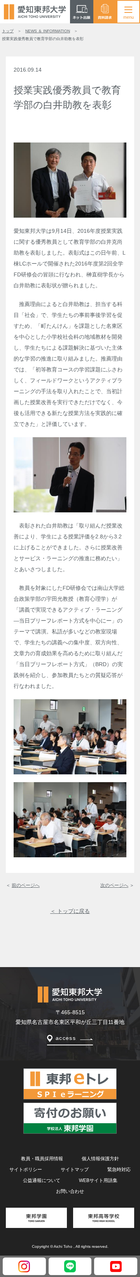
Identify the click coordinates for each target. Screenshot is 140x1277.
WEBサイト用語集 (98, 1180)
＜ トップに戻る (70, 911)
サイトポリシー (25, 1169)
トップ (8, 31)
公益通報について (41, 1180)
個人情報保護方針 (100, 1158)
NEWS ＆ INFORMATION (47, 31)
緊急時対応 (119, 1169)
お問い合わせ (70, 1191)
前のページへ (26, 885)
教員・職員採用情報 (42, 1158)
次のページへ (114, 885)
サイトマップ (75, 1169)
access (66, 1038)
